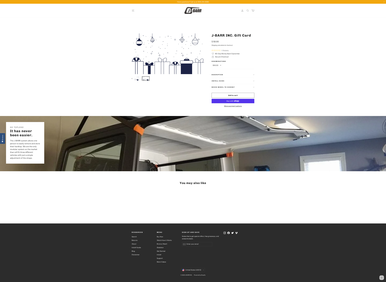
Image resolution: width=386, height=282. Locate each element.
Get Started (161, 251)
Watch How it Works (164, 240)
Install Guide (218, 81)
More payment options (233, 106)
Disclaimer (136, 255)
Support (160, 258)
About (134, 244)
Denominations (219, 61)
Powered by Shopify (199, 275)
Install (159, 255)
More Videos (161, 262)
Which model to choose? (223, 87)
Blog (133, 251)
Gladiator (160, 247)
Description (217, 74)
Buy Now (160, 237)
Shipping (214, 45)
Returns (135, 240)
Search (134, 237)
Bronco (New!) (162, 244)
